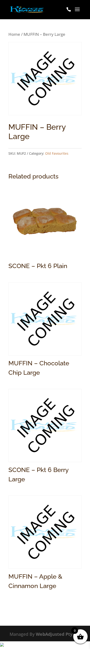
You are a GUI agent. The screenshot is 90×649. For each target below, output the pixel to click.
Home (14, 34)
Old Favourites (56, 153)
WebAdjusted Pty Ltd (58, 634)
